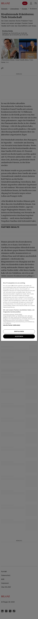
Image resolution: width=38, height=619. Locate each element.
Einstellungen (19, 331)
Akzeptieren (19, 336)
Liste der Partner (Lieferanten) (11, 325)
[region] (19, 309)
